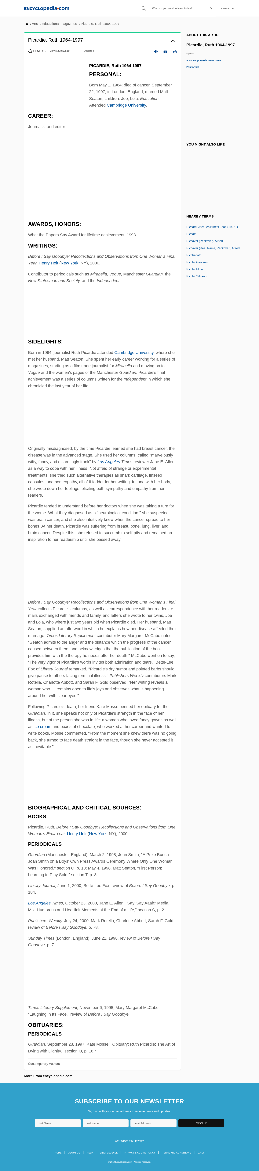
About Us (74, 1153)
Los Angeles (108, 461)
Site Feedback (109, 1153)
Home (58, 1153)
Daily (201, 1153)
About (203, 60)
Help (90, 1153)
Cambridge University (126, 105)
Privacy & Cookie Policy (140, 1153)
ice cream (42, 726)
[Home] (46, 8)
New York (69, 263)
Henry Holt (48, 263)
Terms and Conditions (176, 1153)
